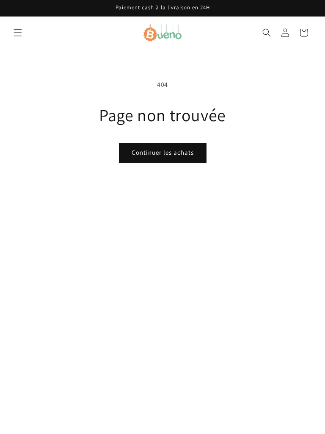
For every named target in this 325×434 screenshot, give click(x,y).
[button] (17, 32)
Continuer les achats (163, 152)
